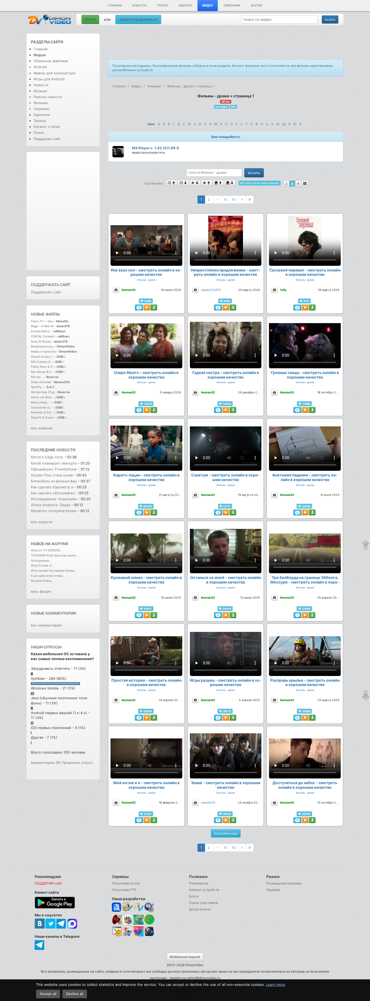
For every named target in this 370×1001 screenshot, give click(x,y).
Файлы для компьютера (54, 73)
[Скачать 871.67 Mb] (233, 718)
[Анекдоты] (139, 923)
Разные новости (48, 97)
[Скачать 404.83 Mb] (233, 307)
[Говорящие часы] (117, 919)
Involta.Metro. (40, 331)
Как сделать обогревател (53, 493)
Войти (90, 19)
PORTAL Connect (42, 336)
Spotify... (37, 387)
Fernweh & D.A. (41, 412)
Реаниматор (198, 883)
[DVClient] (139, 907)
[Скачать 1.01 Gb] (154, 512)
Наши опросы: (46, 647)
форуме (60, 543)
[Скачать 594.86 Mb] (154, 410)
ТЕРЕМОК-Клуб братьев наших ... (55, 555)
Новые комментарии (53, 613)
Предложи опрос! (77, 762)
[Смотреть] (147, 307)
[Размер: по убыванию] (229, 183)
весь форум (41, 591)
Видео (207, 5)
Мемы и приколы (43, 351)
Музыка (40, 91)
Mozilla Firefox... (42, 581)
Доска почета (200, 909)
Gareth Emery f (41, 357)
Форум (256, 5)
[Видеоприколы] (128, 923)
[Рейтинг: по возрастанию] (206, 183)
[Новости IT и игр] (128, 935)
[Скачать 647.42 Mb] (312, 820)
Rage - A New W (42, 326)
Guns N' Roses (41, 341)
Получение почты (126, 883)
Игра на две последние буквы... (54, 570)
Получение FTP (124, 890)
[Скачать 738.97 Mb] (154, 307)
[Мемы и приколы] (128, 907)
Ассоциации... (41, 560)
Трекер (162, 5)
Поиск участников (203, 903)
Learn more (275, 984)
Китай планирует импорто (54, 463)
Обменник (232, 5)
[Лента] (304, 184)
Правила (273, 890)
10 (234, 199)
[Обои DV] (139, 935)
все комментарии (46, 625)
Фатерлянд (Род (43, 392)
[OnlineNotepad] (117, 907)
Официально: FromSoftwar (54, 469)
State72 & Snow (42, 417)
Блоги (194, 896)
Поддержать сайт (50, 284)
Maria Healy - (40, 402)
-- (217, 199)
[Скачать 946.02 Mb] (312, 512)
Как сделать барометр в (52, 487)
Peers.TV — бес (42, 321)
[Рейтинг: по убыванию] (194, 183)
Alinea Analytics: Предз (50, 505)
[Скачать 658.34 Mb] (233, 410)
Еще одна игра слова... (47, 576)
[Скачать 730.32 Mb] (312, 718)
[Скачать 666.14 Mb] (312, 307)
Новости (139, 5)
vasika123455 (211, 290)
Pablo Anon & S (41, 367)
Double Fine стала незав (52, 475)
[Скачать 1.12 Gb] (233, 820)
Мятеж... (37, 377)
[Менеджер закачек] (149, 919)
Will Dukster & (40, 362)
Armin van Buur (41, 397)
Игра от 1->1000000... (47, 550)
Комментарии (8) (46, 762)
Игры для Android (49, 79)
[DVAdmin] (117, 932)
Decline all (74, 994)
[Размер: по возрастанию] (218, 183)
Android (185, 5)
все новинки (42, 428)
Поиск (39, 132)
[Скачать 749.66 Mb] (154, 820)
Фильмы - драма (146, 280)
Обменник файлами (51, 61)
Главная (115, 5)
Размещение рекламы (283, 883)
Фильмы (41, 103)
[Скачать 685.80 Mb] (233, 615)
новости (65, 450)
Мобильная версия (185, 957)
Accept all (48, 994)
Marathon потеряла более (53, 511)
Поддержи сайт (47, 139)
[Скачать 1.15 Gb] (154, 615)
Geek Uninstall (41, 382)
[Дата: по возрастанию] (171, 183)
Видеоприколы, (43, 346)
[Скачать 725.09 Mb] (154, 718)
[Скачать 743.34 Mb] (312, 410)
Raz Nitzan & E (41, 372)
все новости (41, 522)
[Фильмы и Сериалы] (149, 935)
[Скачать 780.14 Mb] (233, 512)
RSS (233, 106)
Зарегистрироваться (138, 19)
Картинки (42, 114)
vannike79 (208, 802)
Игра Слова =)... (42, 565)
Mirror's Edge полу (47, 457)
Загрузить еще (226, 833)
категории (221, 106)
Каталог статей (47, 126)
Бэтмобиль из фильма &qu (54, 481)
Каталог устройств (204, 890)
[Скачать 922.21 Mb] (312, 615)
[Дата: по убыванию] (183, 183)
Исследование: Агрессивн (54, 499)
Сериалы (41, 109)
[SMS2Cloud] (149, 907)
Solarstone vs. (41, 407)
